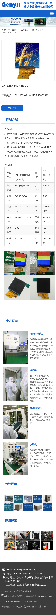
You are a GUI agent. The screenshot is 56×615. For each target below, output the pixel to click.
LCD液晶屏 (17, 606)
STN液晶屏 (40, 606)
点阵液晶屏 (29, 606)
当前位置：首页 (9, 30)
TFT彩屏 (33, 30)
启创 (35, 601)
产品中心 (23, 30)
